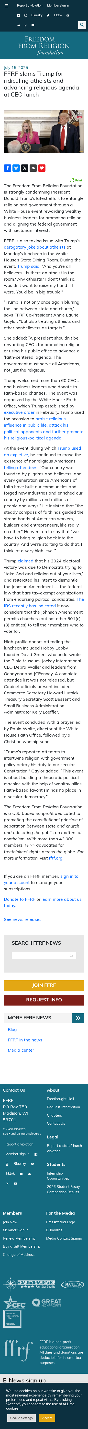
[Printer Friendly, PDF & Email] (76, 180)
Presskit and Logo (60, 1222)
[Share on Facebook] (7, 168)
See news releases (23, 920)
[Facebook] (18, 15)
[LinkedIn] (25, 25)
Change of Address (18, 1255)
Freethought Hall (60, 1099)
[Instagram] (25, 15)
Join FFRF (44, 985)
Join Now (10, 1222)
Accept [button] (47, 1418)
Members (12, 1213)
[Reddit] (18, 25)
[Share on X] (24, 168)
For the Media (60, 1213)
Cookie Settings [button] (21, 1418)
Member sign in (58, 5)
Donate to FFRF (19, 900)
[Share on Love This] (41, 168)
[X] (48, 15)
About (53, 1090)
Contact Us (14, 1090)
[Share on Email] (33, 168)
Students (56, 1165)
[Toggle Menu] (6, 6)
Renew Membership (19, 1239)
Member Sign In (15, 1230)
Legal (52, 1137)
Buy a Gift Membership (21, 1247)
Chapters (54, 1116)
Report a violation (29, 5)
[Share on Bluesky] (16, 168)
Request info (44, 1000)
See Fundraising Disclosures (22, 1133)
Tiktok (58, 15)
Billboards (54, 1230)
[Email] (32, 25)
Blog (12, 1030)
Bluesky (37, 15)
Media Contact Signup (64, 1239)
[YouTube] (67, 15)
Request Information (63, 1107)
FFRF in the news (25, 1040)
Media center (21, 1050)
